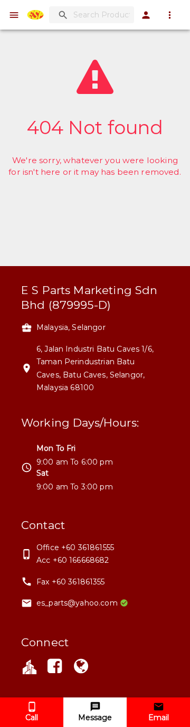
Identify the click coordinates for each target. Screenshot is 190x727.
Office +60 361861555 (75, 547)
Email (158, 717)
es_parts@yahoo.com (77, 603)
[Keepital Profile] (29, 666)
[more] (170, 15)
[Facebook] (54, 668)
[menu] (14, 15)
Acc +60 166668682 (72, 560)
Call (31, 717)
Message (95, 717)
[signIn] (146, 15)
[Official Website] (81, 668)
